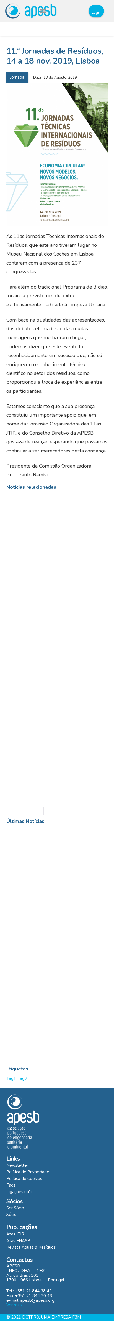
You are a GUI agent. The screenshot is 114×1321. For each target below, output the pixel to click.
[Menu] (43, 11)
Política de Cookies (24, 1178)
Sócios (12, 1214)
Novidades (72, 837)
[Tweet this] (37, 811)
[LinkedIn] (77, 11)
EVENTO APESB (48, 837)
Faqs (10, 1185)
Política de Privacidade (27, 1172)
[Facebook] (67, 11)
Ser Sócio (15, 1208)
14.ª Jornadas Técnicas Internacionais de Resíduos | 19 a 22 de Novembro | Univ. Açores (54, 575)
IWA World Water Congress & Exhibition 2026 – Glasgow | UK (62, 1022)
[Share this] (25, 811)
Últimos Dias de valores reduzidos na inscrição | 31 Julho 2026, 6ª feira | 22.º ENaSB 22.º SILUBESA (68, 856)
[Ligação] (31, 11)
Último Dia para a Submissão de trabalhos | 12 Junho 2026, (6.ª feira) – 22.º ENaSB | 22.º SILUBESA (69, 948)
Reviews (90, 837)
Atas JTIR (15, 1234)
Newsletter (17, 1165)
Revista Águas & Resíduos (31, 1247)
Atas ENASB (18, 1240)
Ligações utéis (19, 1191)
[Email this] (12, 811)
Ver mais (14, 1305)
